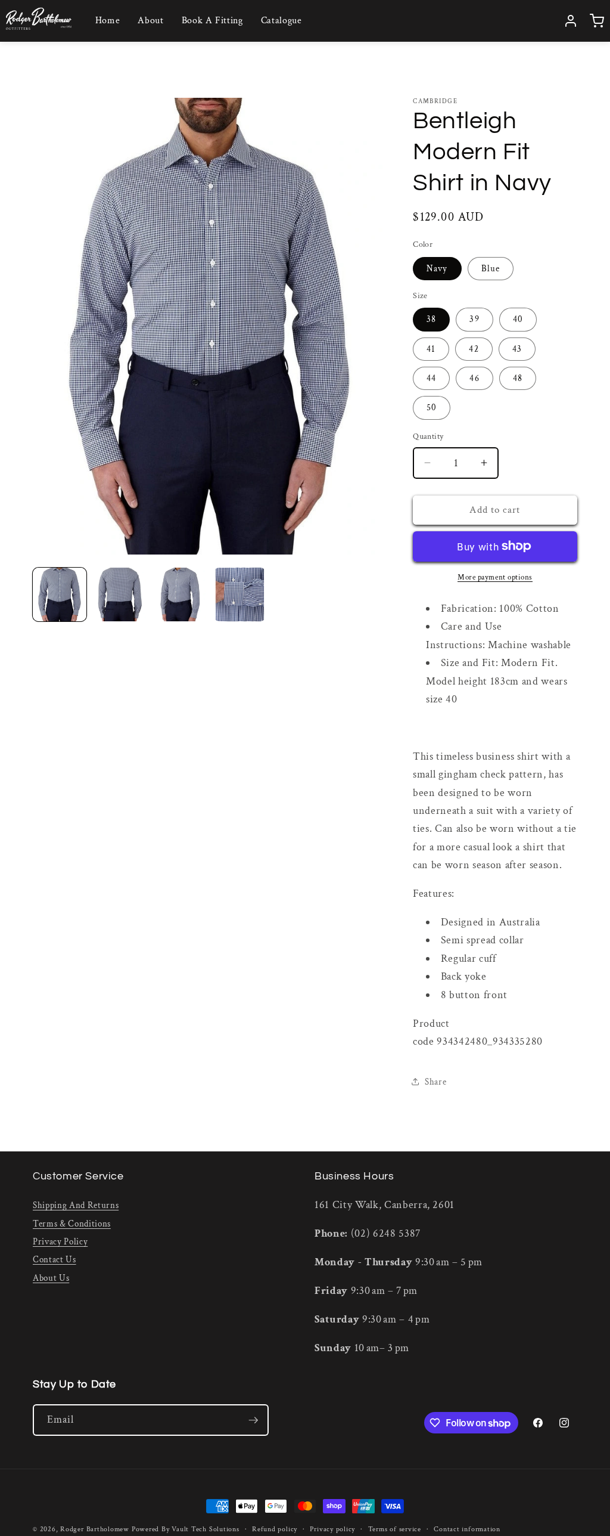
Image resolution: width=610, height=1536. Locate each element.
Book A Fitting (212, 20)
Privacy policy (332, 1529)
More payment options (495, 577)
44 (431, 378)
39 (474, 319)
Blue (490, 268)
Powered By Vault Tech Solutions (185, 1529)
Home (107, 20)
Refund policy (274, 1529)
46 (474, 378)
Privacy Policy (60, 1241)
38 (431, 319)
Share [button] (435, 1082)
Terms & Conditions (72, 1224)
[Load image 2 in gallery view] (120, 594)
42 (473, 349)
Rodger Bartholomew (94, 1529)
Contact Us (54, 1259)
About (150, 20)
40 (518, 319)
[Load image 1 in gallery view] (59, 594)
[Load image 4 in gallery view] (240, 594)
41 (431, 349)
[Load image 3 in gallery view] (180, 594)
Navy (437, 268)
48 (517, 378)
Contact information (467, 1529)
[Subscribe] (253, 1420)
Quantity (428, 436)
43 (517, 349)
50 (432, 407)
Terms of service (394, 1529)
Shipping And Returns (76, 1205)
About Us (51, 1278)
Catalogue (281, 20)
